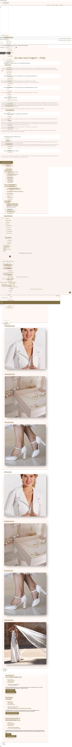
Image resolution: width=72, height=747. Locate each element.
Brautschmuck (10, 374)
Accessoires (5, 323)
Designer (8, 65)
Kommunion (5, 669)
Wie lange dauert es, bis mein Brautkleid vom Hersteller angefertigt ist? (20, 76)
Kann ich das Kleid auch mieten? (11, 150)
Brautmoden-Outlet (12, 718)
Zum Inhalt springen (3, 0)
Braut (5, 170)
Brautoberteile (10, 326)
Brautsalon (9, 675)
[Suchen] (16, 47)
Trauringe (4, 668)
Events (4, 744)
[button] (30, 63)
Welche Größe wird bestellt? (10, 97)
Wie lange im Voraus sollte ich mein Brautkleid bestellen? (17, 63)
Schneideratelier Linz (12, 720)
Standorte (4, 670)
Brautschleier (9, 620)
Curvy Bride (7, 172)
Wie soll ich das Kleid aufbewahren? (12, 136)
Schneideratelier (9, 186)
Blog (4, 743)
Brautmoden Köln (29, 253)
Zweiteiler (8, 237)
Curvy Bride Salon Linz (13, 677)
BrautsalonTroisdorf (9, 698)
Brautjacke (8, 472)
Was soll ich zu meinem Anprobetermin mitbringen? (16, 113)
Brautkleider (9, 37)
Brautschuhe (9, 422)
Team (4, 742)
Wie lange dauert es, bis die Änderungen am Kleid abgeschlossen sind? (20, 87)
